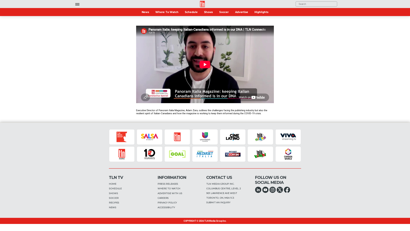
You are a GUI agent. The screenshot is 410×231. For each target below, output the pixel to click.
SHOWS (113, 193)
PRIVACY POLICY (167, 202)
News (145, 12)
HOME (112, 183)
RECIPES (114, 202)
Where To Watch (166, 12)
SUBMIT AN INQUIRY (218, 202)
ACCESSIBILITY (166, 207)
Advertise (241, 12)
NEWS (112, 207)
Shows (208, 12)
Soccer (224, 12)
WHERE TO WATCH (169, 188)
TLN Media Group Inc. (215, 221)
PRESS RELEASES (168, 183)
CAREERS (163, 198)
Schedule (191, 12)
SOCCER (114, 198)
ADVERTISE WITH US (170, 193)
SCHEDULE (115, 188)
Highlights (261, 12)
